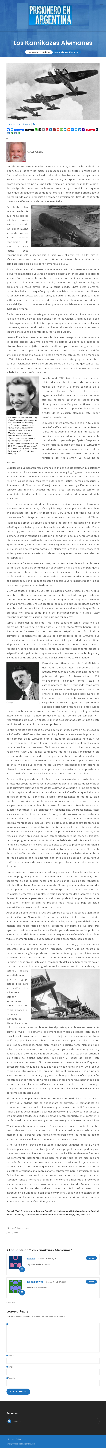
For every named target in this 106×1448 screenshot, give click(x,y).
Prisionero (25, 124)
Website (11, 1378)
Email (10, 1367)
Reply (91, 1258)
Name (11, 1355)
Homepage (33, 52)
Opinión (46, 52)
